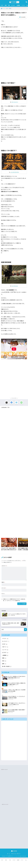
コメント (4, 565)
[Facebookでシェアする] (11, 402)
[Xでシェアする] (6, 402)
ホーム (8, 853)
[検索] (25, 629)
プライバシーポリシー (16, 853)
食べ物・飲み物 (6, 666)
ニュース (5, 649)
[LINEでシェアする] (21, 402)
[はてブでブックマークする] (16, 402)
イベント (23, 5)
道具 (4, 663)
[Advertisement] (14, 64)
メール (4, 588)
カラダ (2, 5)
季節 (8, 407)
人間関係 (18, 5)
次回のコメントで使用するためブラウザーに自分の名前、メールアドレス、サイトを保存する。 (14, 599)
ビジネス (13, 5)
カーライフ (5, 641)
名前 (3, 582)
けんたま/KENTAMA (15, 172)
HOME (15, 851)
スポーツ (5, 647)
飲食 (6, 5)
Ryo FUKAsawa (15, 286)
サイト (3, 593)
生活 (9, 5)
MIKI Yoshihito (15, 102)
